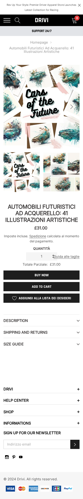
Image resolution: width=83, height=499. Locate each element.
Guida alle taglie (66, 256)
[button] (75, 444)
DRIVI (41, 20)
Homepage (39, 42)
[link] (6, 457)
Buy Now (42, 275)
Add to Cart (41, 286)
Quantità (41, 248)
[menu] (6, 20)
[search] (18, 20)
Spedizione (37, 236)
